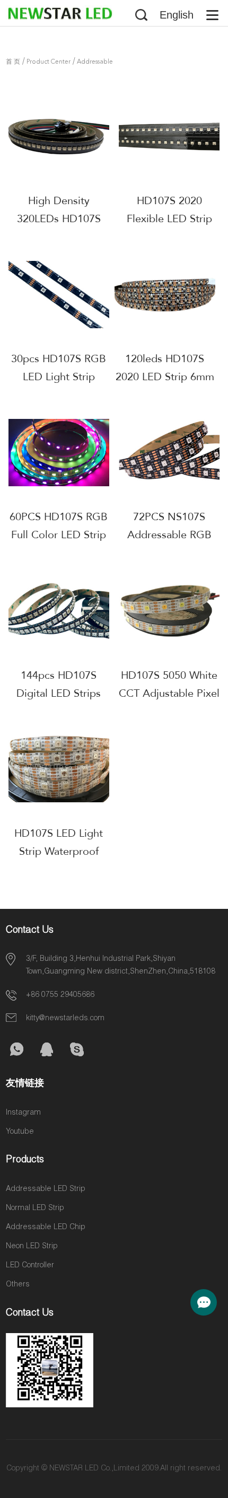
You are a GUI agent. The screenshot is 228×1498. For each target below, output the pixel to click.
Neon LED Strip (32, 1246)
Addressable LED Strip (45, 1189)
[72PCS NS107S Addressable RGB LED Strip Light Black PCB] (169, 452)
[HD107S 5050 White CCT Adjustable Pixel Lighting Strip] (169, 610)
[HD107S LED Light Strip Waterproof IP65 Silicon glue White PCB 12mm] (58, 769)
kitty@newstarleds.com (65, 1018)
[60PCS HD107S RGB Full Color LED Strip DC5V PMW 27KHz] (58, 452)
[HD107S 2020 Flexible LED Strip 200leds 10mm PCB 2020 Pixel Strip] (169, 136)
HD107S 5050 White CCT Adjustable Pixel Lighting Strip (169, 693)
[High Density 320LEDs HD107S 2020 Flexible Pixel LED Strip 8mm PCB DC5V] (58, 136)
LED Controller (30, 1265)
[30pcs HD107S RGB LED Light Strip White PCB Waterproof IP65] (58, 294)
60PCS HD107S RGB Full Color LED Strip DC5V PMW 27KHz (59, 535)
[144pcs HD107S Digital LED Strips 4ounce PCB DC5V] (58, 610)
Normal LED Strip (35, 1208)
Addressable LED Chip (45, 1227)
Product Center (49, 62)
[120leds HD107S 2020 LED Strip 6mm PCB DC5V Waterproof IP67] (165, 294)
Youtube (20, 1132)
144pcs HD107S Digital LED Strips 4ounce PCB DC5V (58, 693)
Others (18, 1285)
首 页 (13, 62)
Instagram (23, 1113)
